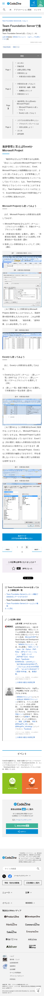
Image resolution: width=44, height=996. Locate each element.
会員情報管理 (14, 963)
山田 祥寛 (5, 37)
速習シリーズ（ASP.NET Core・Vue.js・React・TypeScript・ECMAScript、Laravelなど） (25, 658)
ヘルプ (12, 956)
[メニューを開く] (3, 3)
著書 (20, 721)
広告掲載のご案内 (32, 883)
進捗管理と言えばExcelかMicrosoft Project (26, 102)
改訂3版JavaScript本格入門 (27, 664)
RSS (34, 721)
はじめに (20, 63)
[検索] (4, 9)
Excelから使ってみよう (27, 113)
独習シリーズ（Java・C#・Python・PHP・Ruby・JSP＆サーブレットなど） (26, 650)
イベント (6, 903)
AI (10, 9)
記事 (25, 721)
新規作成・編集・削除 (27, 87)
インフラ (37, 9)
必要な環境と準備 (24, 69)
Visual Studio (6, 47)
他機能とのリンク (25, 90)
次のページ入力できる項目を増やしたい (22, 537)
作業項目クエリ (23, 94)
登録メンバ (19, 714)
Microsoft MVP (30, 637)
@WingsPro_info (21, 724)
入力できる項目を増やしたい (28, 120)
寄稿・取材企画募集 (12, 883)
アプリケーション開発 (22, 9)
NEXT (36, 549)
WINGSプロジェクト (26, 644)
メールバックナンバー (23, 820)
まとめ (19, 130)
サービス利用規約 (15, 972)
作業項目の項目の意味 (27, 76)
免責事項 (12, 966)
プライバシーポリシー (17, 976)
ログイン (23, 831)
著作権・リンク (15, 959)
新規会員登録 (23, 826)
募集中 (27, 716)
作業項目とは (22, 73)
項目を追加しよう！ (26, 127)
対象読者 (20, 66)
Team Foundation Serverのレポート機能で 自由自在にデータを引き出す (23, 595)
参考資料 (20, 134)
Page (8, 69)
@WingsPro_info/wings (23, 726)
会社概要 (12, 969)
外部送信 (12, 979)
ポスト (29, 578)
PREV (8, 549)
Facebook (27, 729)
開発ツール (16, 47)
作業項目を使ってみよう (26, 84)
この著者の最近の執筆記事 (25, 682)
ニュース (6, 892)
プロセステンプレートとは (29, 123)
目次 (22, 56)
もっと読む (9, 608)
